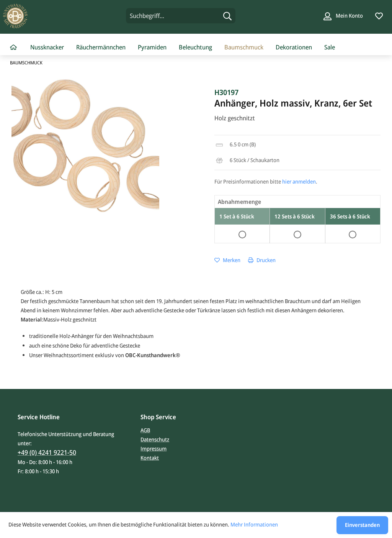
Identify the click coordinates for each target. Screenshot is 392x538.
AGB (145, 430)
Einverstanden (362, 524)
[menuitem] (181, 15)
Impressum (153, 448)
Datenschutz (154, 439)
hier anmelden (299, 181)
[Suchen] (227, 15)
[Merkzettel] (379, 15)
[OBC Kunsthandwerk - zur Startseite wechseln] (49, 16)
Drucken (265, 260)
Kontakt (149, 457)
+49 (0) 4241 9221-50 (47, 452)
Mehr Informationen (254, 524)
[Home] (13, 47)
